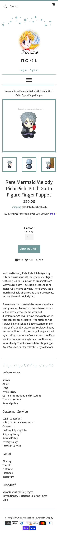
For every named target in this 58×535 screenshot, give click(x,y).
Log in (23, 70)
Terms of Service (11, 399)
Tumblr (6, 465)
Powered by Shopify (44, 518)
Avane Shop (28, 518)
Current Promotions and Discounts (21, 395)
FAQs (5, 387)
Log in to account (11, 418)
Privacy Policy (10, 441)
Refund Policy (10, 438)
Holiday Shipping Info (14, 430)
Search (6, 380)
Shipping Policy (10, 434)
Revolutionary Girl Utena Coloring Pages (24, 495)
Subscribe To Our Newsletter (18, 422)
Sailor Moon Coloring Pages (17, 492)
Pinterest (7, 469)
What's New (9, 391)
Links (5, 499)
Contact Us (8, 426)
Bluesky (6, 461)
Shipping (16, 207)
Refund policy (10, 403)
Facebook (7, 472)
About (5, 383)
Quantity (29, 231)
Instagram (8, 476)
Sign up (34, 70)
